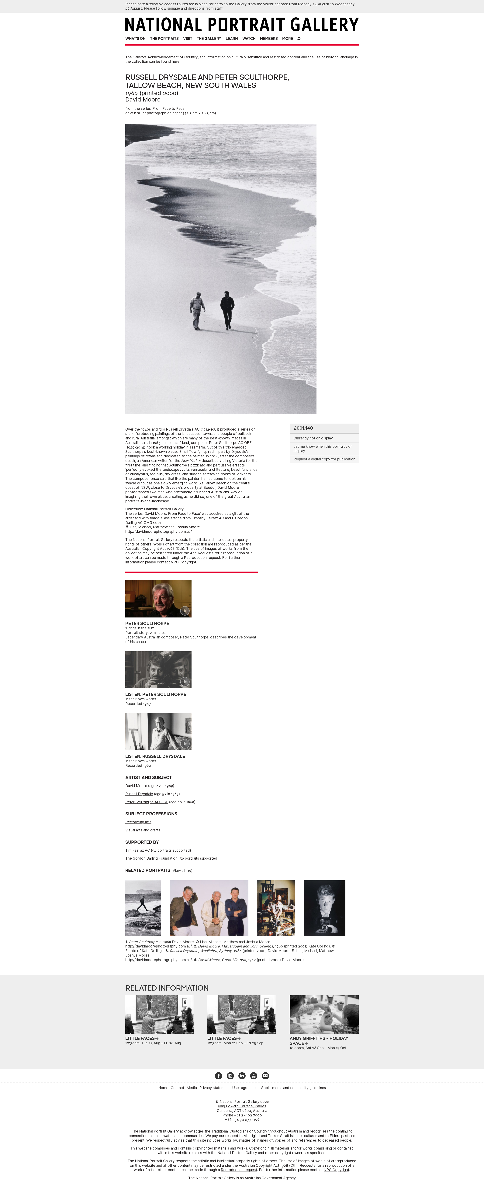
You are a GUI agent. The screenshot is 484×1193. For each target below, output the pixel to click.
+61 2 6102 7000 (248, 1115)
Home (163, 1088)
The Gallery (209, 38)
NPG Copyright (183, 562)
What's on (135, 38)
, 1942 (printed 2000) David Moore (251, 960)
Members (269, 38)
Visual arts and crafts (142, 830)
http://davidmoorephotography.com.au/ (158, 531)
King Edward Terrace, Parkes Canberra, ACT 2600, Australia (242, 1108)
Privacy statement (214, 1088)
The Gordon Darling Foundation (151, 858)
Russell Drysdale (139, 794)
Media (192, 1088)
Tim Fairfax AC (137, 850)
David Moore (143, 99)
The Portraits (164, 38)
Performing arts (138, 822)
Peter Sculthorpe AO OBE (146, 802)
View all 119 (182, 870)
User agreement (245, 1088)
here (175, 61)
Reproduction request (202, 557)
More (287, 38)
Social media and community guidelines (293, 1088)
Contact (177, 1088)
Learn (232, 38)
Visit (187, 38)
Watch (248, 38)
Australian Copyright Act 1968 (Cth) (154, 548)
